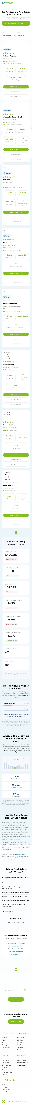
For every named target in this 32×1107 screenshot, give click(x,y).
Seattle (19, 1050)
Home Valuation (16, 954)
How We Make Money (7, 1073)
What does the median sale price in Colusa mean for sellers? (15, 887)
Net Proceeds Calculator (16, 951)
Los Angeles (6, 1047)
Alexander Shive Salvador (13, 117)
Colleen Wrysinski (10, 56)
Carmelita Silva (9, 425)
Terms (4, 1085)
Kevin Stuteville (20, 854)
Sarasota (20, 1047)
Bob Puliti (7, 243)
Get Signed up (22, 1065)
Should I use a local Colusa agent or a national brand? (13, 905)
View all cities (21, 1033)
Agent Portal (21, 1060)
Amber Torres (8, 365)
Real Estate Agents (10, 9)
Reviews (5, 1067)
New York (20, 1037)
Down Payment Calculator (16, 949)
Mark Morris (8, 485)
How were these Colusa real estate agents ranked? (15, 878)
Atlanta (4, 1037)
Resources (5, 1070)
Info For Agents (22, 1062)
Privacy (4, 1087)
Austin (4, 1040)
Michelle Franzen (10, 304)
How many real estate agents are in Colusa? (15, 883)
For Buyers (5, 1062)
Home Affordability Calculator (16, 943)
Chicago (5, 1045)
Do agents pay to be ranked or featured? (14, 896)
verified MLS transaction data (19, 17)
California (19, 9)
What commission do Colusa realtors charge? (16, 900)
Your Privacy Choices (6, 1090)
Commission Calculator (16, 946)
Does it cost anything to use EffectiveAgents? (16, 892)
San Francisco (22, 1045)
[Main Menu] (28, 3)
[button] (12, 532)
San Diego (20, 1042)
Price (18, 32)
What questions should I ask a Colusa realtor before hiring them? (16, 911)
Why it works (6, 1065)
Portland (20, 1040)
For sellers (5, 1060)
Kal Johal (6, 180)
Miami (4, 1050)
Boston (4, 1042)
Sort (3, 32)
